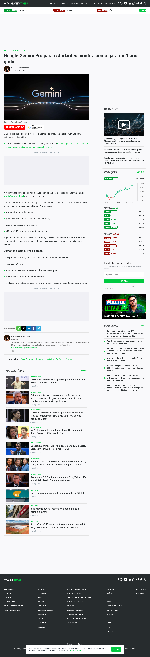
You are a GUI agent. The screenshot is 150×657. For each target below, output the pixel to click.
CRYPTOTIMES (141, 589)
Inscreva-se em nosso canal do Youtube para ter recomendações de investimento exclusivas (124, 150)
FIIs (108, 597)
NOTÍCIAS (41, 589)
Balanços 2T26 (108, 3)
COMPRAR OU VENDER (75, 610)
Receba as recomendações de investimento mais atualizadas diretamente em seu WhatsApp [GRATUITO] (124, 160)
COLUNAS (70, 606)
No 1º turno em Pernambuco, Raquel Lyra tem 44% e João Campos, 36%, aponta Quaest (57, 432)
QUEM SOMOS (9, 589)
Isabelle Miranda (22, 68)
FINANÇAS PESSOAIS (45, 610)
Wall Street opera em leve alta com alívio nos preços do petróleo (124, 342)
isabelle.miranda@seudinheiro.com (24, 348)
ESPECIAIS (41, 627)
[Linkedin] (130, 3)
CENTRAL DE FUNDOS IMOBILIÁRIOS (79, 597)
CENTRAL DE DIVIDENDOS (76, 602)
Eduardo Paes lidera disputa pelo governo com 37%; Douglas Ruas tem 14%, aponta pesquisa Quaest (58, 463)
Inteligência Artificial (15, 50)
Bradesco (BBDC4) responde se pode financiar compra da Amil (55, 510)
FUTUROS (110, 618)
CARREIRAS (42, 623)
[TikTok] (141, 579)
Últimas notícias (57, 3)
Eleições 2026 (35, 376)
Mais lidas (111, 325)
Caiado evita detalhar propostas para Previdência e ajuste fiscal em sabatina (57, 381)
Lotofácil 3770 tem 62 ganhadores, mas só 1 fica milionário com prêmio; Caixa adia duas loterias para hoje (125, 350)
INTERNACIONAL (43, 614)
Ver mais (140, 326)
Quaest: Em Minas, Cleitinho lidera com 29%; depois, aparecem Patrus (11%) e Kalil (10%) (58, 447)
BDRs (109, 602)
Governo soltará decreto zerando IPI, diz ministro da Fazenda (124, 359)
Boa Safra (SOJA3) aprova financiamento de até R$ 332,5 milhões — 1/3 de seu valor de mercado (57, 526)
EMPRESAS (41, 597)
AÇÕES (109, 593)
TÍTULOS (110, 631)
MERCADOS (42, 593)
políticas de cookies (75, 650)
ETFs (108, 627)
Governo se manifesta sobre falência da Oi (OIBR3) (57, 493)
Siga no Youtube (16, 127)
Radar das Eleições (90, 3)
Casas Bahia (72, 3)
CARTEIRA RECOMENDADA (76, 589)
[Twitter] (145, 3)
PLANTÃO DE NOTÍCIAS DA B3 (77, 618)
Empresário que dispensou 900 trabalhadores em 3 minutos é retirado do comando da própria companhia (125, 333)
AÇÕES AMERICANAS (114, 606)
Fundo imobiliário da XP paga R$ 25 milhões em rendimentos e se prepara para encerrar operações (125, 377)
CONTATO (7, 597)
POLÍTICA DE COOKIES (12, 610)
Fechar (116, 649)
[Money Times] (19, 3)
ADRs (109, 623)
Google (39, 359)
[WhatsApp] (133, 3)
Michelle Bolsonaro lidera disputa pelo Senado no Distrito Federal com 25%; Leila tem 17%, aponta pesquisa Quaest (56, 415)
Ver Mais (83, 371)
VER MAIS (140, 172)
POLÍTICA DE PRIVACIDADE (13, 606)
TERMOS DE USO (9, 602)
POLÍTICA (41, 618)
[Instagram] (121, 3)
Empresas (34, 490)
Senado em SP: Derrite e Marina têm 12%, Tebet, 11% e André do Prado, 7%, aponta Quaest (58, 479)
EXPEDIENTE (8, 593)
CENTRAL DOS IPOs (74, 593)
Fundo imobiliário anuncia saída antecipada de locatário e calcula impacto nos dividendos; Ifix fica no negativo (125, 387)
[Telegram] (137, 3)
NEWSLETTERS (72, 623)
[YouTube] (125, 3)
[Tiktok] (141, 3)
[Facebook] (118, 3)
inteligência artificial (14, 196)
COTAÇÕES (110, 589)
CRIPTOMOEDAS (112, 610)
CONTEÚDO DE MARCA (75, 614)
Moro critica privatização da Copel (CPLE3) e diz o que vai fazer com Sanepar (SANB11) (125, 368)
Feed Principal (27, 359)
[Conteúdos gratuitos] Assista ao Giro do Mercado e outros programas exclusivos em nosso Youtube (122, 141)
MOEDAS (110, 614)
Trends (69, 359)
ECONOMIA (41, 602)
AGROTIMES (140, 593)
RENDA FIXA (42, 606)
